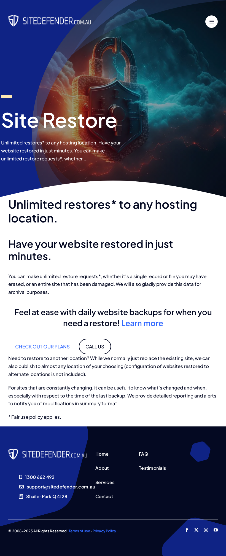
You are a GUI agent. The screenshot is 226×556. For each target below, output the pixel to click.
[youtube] (216, 530)
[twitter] (196, 530)
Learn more (142, 323)
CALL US (94, 346)
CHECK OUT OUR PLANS (42, 346)
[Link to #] (211, 21)
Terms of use (79, 531)
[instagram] (206, 530)
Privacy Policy (104, 531)
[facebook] (187, 530)
